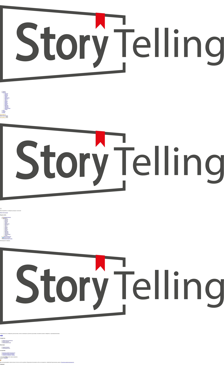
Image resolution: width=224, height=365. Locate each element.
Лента (3, 110)
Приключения (7, 108)
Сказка (6, 109)
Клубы (3, 112)
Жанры (4, 92)
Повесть (6, 103)
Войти (1, 115)
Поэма (6, 104)
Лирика (6, 100)
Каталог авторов (6, 237)
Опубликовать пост (6, 348)
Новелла (6, 98)
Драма (6, 96)
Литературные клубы (7, 238)
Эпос (6, 99)
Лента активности (6, 236)
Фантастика (7, 97)
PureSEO (6, 357)
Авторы (3, 111)
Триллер (6, 93)
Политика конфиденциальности (8, 352)
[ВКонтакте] (0, 335)
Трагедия (6, 106)
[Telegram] (2, 335)
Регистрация (5, 115)
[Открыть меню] (7, 117)
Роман (6, 101)
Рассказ (6, 94)
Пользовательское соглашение (8, 353)
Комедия (6, 105)
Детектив (6, 107)
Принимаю (2, 364)
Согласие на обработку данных (8, 354)
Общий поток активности (7, 340)
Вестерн (6, 95)
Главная (3, 91)
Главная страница (6, 217)
